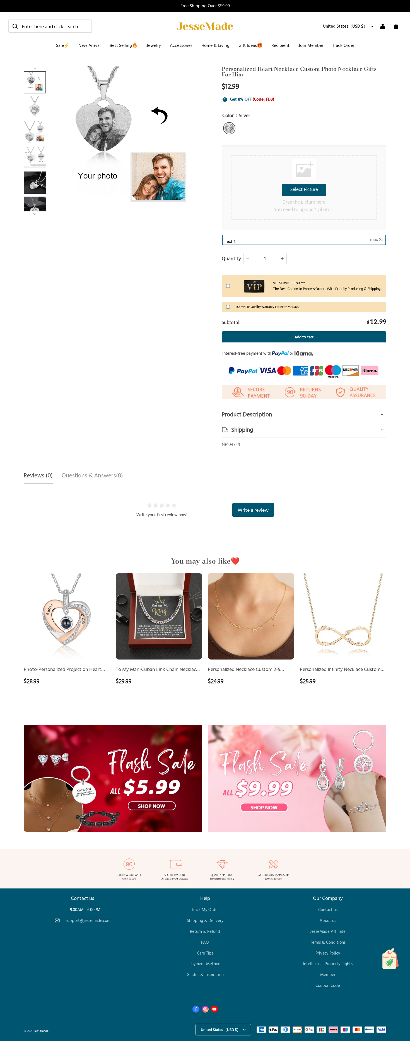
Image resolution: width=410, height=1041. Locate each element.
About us (328, 920)
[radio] (229, 128)
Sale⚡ (62, 45)
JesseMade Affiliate (328, 931)
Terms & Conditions (328, 942)
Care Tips (205, 953)
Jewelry (153, 45)
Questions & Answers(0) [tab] (92, 476)
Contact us (327, 909)
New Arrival (89, 45)
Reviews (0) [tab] (38, 476)
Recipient (280, 45)
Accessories (181, 45)
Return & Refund (205, 931)
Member (328, 974)
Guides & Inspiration (205, 974)
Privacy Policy (327, 953)
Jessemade (41, 1030)
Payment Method (205, 963)
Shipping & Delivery (205, 920)
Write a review (253, 510)
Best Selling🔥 (124, 45)
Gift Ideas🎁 (250, 45)
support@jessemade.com (88, 920)
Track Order (343, 45)
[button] (50, 26)
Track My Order (205, 909)
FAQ (205, 942)
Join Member (310, 45)
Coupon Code (327, 985)
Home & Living (215, 45)
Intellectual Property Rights (328, 963)
